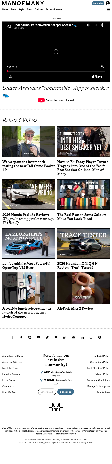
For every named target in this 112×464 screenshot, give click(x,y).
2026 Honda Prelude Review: (28, 218)
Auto (29, 9)
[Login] (108, 3)
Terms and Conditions (98, 380)
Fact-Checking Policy (98, 368)
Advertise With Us (12, 361)
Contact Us (8, 386)
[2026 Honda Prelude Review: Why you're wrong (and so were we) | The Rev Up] (28, 194)
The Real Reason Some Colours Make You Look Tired (81, 216)
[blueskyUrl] (56, 337)
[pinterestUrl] (99, 337)
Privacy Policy (102, 374)
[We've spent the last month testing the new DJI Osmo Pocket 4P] (28, 141)
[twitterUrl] (21, 337)
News (5, 9)
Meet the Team (10, 368)
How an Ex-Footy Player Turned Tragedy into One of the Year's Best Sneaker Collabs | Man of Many (83, 168)
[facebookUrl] (12, 337)
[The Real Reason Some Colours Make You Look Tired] (83, 194)
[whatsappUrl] (64, 337)
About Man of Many (12, 355)
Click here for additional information (59, 433)
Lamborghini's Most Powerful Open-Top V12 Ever (26, 265)
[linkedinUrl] (82, 337)
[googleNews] (73, 337)
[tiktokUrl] (47, 337)
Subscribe (98, 3)
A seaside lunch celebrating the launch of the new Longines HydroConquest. (26, 312)
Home (52, 18)
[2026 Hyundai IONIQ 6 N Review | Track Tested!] (83, 243)
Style (21, 9)
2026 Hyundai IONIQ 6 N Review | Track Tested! (77, 265)
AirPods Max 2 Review (75, 308)
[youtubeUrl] (38, 337)
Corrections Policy (100, 361)
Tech (13, 9)
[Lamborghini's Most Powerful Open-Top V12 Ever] (28, 243)
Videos (59, 18)
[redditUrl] (91, 337)
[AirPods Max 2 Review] (83, 288)
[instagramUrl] (29, 337)
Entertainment (54, 9)
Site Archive (103, 392)
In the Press (8, 380)
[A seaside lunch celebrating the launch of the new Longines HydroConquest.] (28, 288)
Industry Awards (11, 374)
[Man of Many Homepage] (29, 3)
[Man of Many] (56, 407)
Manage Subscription (98, 386)
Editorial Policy (102, 355)
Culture (39, 9)
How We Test (9, 392)
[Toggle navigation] (108, 9)
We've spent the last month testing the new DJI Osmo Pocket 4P (28, 166)
